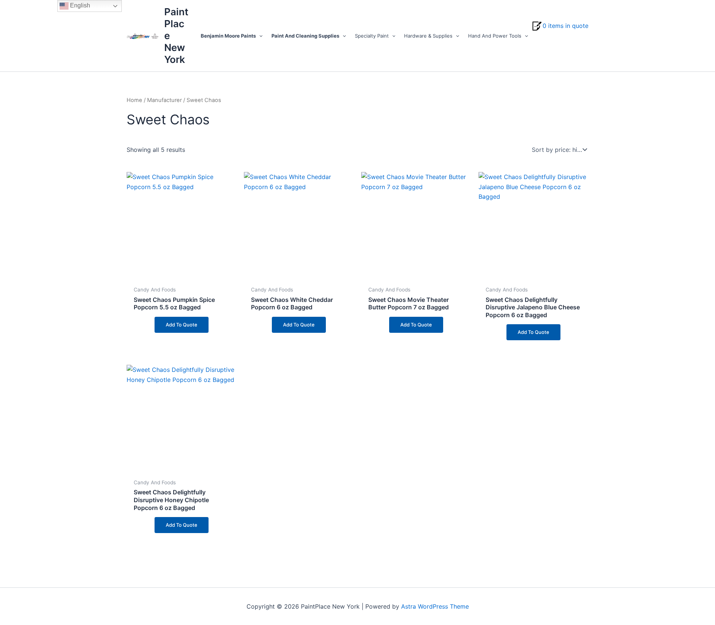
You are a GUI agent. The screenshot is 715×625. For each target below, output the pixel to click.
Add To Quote (181, 325)
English (79, 5)
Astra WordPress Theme (435, 606)
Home (134, 100)
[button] (259, 36)
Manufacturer (164, 100)
